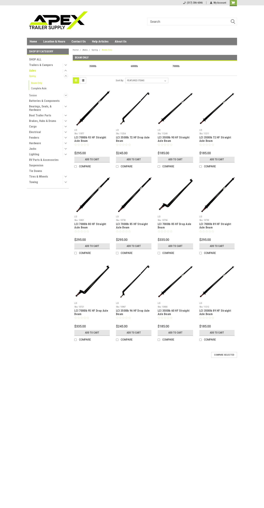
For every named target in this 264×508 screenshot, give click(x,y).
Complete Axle (39, 88)
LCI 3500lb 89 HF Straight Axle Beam (215, 312)
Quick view (92, 124)
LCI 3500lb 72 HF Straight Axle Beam (215, 139)
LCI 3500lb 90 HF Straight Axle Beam (173, 139)
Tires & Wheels (38, 176)
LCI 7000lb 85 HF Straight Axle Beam (132, 225)
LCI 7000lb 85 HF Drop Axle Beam (174, 225)
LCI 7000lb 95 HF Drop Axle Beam (91, 312)
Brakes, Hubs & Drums (42, 121)
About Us (120, 41)
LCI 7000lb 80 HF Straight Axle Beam (90, 225)
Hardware (35, 143)
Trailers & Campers (41, 65)
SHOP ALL (35, 59)
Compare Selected (224, 355)
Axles (32, 70)
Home (33, 41)
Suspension (36, 165)
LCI (75, 130)
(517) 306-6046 (195, 2)
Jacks (32, 148)
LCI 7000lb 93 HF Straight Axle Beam (90, 139)
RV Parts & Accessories (44, 160)
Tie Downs (35, 171)
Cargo (33, 126)
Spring (32, 76)
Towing (33, 182)
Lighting (34, 154)
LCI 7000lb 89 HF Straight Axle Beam (215, 225)
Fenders (34, 137)
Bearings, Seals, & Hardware (40, 108)
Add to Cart (92, 159)
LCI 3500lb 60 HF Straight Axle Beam (173, 312)
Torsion (33, 95)
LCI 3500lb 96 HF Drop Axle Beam (133, 312)
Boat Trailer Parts (40, 115)
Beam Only (36, 83)
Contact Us (78, 41)
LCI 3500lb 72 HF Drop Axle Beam (133, 139)
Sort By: (120, 80)
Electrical (35, 132)
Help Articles (100, 41)
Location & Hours (54, 41)
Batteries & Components (44, 101)
